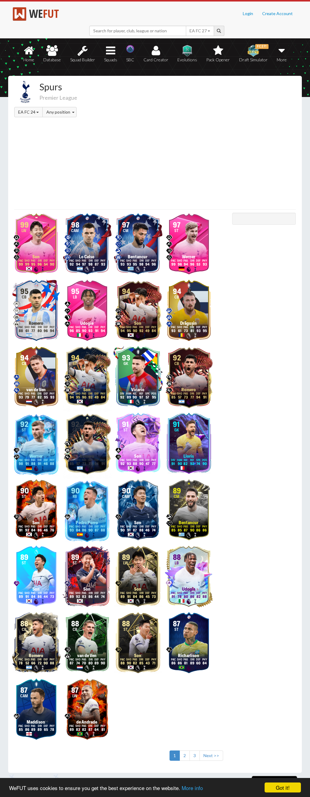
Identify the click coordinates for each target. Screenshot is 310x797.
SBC (130, 59)
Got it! (283, 787)
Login (248, 13)
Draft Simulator (253, 53)
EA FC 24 (27, 112)
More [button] (282, 59)
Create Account (277, 13)
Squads (110, 59)
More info (192, 788)
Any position (58, 112)
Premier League (58, 97)
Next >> (211, 755)
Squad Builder (82, 59)
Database (52, 59)
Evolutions (187, 59)
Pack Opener (218, 59)
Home (28, 59)
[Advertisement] (155, 164)
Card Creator (155, 59)
